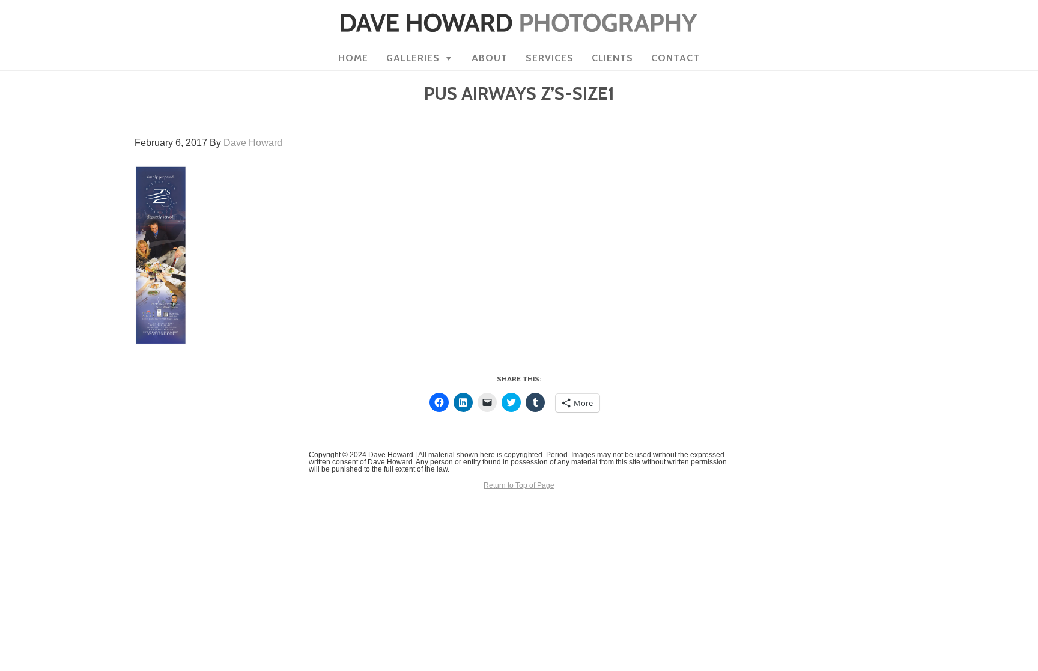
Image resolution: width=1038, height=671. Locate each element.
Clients (612, 58)
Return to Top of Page (519, 485)
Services (550, 58)
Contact (675, 58)
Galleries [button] (413, 58)
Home (353, 58)
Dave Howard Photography (519, 23)
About (490, 58)
